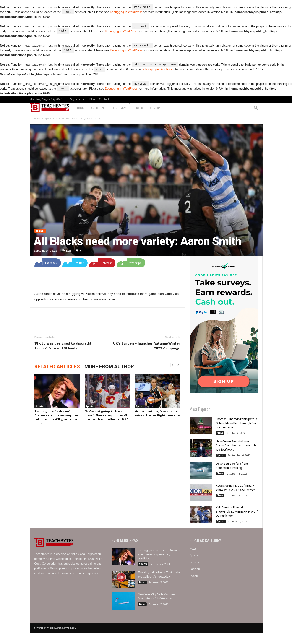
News (220, 432)
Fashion (194, 569)
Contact (104, 99)
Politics (194, 562)
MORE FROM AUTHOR (109, 366)
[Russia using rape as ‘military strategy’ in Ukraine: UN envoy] (201, 492)
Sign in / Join (78, 99)
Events (194, 576)
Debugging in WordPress (126, 12)
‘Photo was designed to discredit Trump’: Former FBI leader (62, 345)
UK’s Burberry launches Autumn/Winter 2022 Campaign (146, 345)
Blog (92, 99)
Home (80, 108)
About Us (97, 108)
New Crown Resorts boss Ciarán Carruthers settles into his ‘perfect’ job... (237, 445)
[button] (256, 108)
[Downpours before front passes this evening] (201, 470)
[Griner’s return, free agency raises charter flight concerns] (157, 391)
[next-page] (178, 365)
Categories (118, 108)
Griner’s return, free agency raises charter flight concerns (157, 413)
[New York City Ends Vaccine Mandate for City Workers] (123, 601)
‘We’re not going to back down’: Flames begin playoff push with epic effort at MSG (107, 415)
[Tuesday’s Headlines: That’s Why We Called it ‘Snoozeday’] (123, 579)
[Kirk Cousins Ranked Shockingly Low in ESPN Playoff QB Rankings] (201, 514)
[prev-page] (172, 365)
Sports (48, 118)
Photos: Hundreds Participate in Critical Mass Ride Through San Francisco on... (236, 423)
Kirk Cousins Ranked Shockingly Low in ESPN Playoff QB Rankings (237, 511)
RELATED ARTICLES (57, 366)
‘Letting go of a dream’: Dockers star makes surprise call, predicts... (159, 554)
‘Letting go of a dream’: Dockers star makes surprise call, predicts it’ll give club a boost (56, 417)
